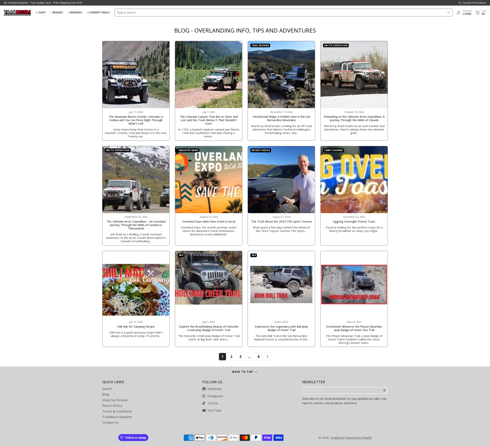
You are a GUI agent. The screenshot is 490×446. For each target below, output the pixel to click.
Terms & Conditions (117, 411)
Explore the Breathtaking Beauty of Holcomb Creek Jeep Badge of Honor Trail (208, 299)
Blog (105, 394)
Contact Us (110, 422)
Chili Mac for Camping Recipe (135, 299)
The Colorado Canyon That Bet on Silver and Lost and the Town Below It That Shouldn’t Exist (208, 90)
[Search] (448, 12)
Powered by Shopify (358, 437)
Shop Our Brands (115, 400)
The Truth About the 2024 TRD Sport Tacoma (281, 195)
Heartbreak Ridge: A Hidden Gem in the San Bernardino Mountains (281, 90)
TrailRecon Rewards (117, 417)
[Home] (17, 12)
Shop (42, 12)
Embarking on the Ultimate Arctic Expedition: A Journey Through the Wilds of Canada (354, 90)
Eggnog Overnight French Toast (354, 195)
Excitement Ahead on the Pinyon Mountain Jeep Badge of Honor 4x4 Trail (354, 299)
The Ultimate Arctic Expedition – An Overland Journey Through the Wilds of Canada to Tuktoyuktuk (135, 195)
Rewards (76, 12)
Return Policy (112, 406)
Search (107, 389)
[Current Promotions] (472, 2)
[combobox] (280, 12)
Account (463, 12)
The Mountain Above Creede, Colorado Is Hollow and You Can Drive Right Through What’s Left (135, 90)
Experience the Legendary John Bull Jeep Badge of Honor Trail (281, 299)
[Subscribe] (384, 390)
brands (57, 12)
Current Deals (99, 12)
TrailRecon (337, 437)
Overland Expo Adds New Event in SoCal (208, 195)
